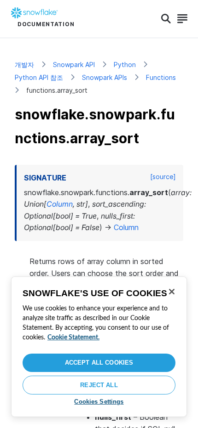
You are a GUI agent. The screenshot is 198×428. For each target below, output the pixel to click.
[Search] (166, 18)
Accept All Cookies (99, 362)
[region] (99, 346)
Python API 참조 (39, 77)
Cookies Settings (98, 401)
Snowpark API (74, 64)
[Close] (172, 292)
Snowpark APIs (104, 77)
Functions (161, 77)
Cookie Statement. (73, 337)
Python (125, 64)
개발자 (24, 64)
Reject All (98, 385)
